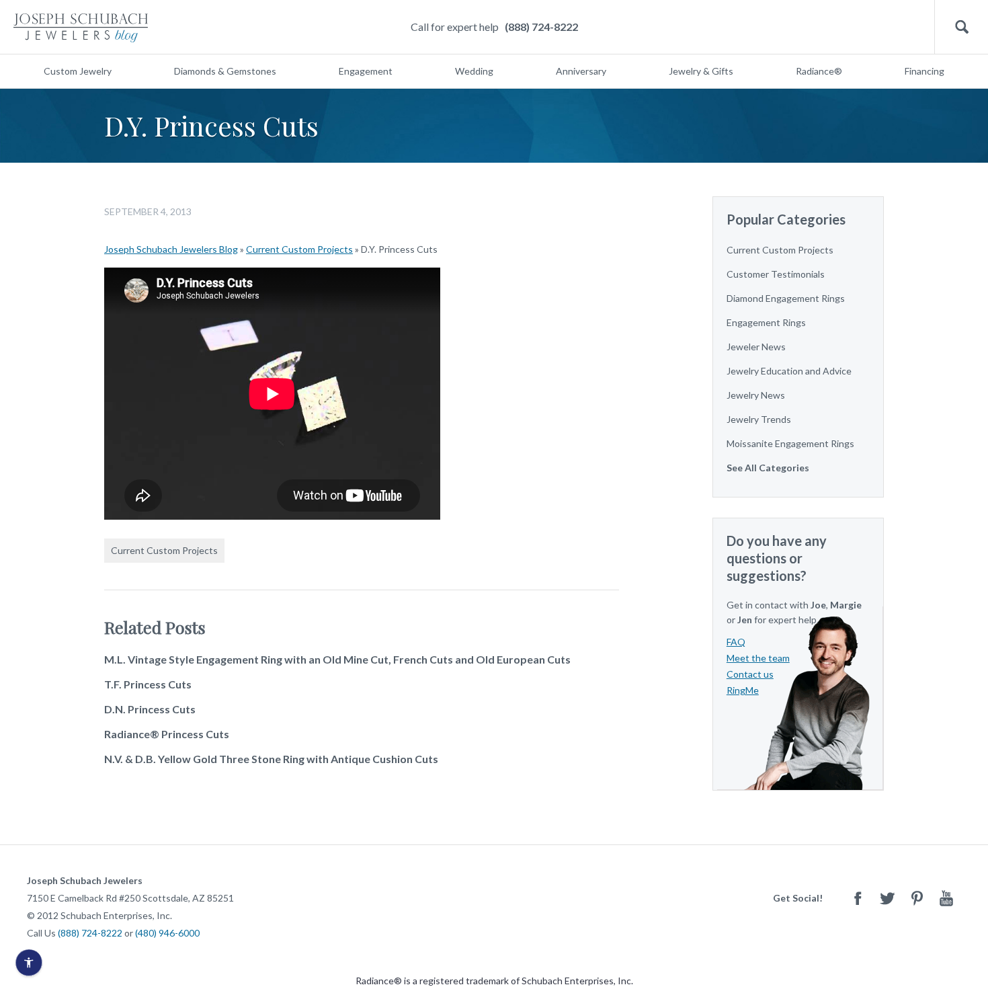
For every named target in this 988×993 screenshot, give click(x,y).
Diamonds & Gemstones (225, 71)
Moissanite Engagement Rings (790, 443)
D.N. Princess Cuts (150, 709)
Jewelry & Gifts (701, 71)
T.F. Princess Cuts (148, 684)
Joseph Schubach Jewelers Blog (171, 249)
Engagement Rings (766, 322)
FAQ (736, 641)
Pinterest (917, 898)
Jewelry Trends (759, 419)
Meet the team (758, 658)
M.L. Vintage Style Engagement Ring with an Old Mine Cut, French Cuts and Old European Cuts (337, 659)
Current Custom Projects (299, 249)
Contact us (750, 674)
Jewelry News (756, 395)
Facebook (857, 898)
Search (961, 27)
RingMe (743, 690)
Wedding (474, 71)
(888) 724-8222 (541, 26)
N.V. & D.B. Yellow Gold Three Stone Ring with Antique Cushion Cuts (271, 758)
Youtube (946, 898)
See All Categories (768, 467)
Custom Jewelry (78, 71)
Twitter (887, 898)
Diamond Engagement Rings (786, 298)
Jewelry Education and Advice (789, 370)
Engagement (366, 71)
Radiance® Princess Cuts (166, 733)
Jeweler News (756, 346)
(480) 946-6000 (167, 933)
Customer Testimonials (776, 274)
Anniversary (581, 71)
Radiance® (819, 71)
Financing (924, 71)
